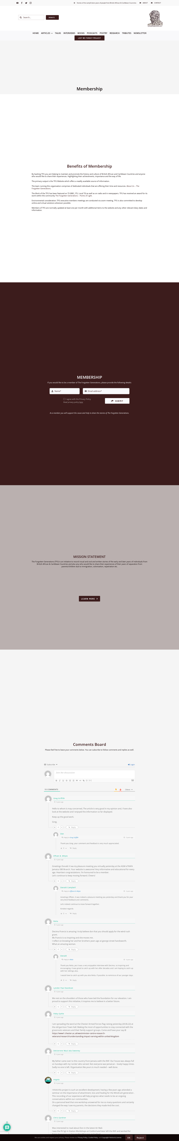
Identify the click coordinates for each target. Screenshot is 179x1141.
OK (128, 1137)
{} (87, 780)
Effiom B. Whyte (75, 891)
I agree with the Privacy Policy (78, 399)
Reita (71, 959)
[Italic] (59, 780)
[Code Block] (80, 780)
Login (132, 764)
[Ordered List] (70, 780)
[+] (90, 780)
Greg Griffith (74, 837)
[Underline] (63, 780)
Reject (140, 1137)
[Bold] (56, 780)
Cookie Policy (93, 1137)
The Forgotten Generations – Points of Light (73, 195)
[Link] (83, 780)
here (81, 402)
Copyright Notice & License (111, 1137)
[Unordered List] (73, 780)
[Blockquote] (77, 780)
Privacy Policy (83, 1137)
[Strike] (66, 780)
